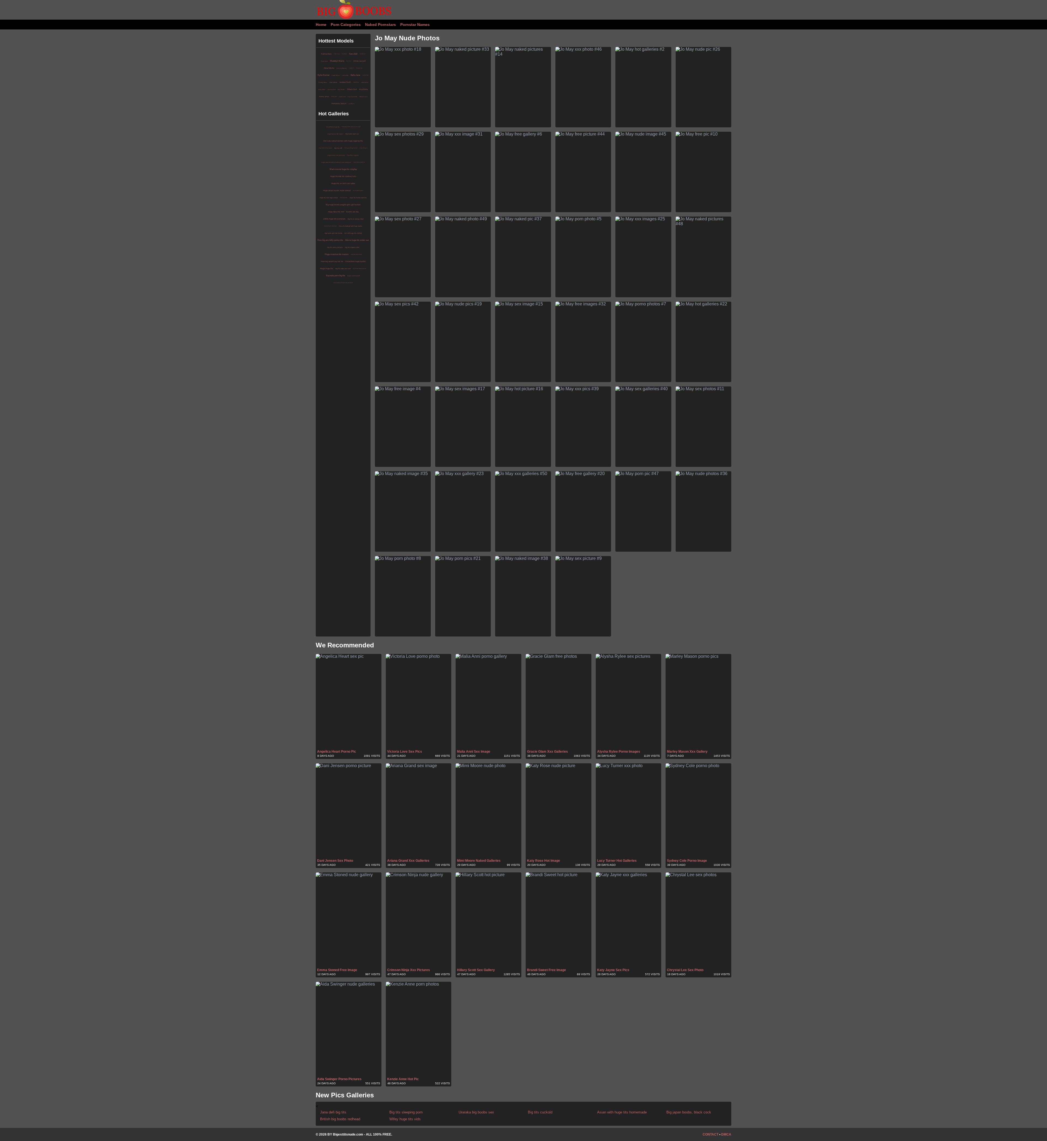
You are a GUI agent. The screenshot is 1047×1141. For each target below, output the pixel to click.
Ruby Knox (324, 61)
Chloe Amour (337, 54)
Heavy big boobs (343, 197)
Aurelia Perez (365, 75)
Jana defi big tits (333, 1112)
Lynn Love (342, 96)
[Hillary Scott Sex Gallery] (488, 919)
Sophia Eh (351, 68)
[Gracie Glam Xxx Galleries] (558, 701)
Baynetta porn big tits (335, 275)
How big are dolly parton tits (330, 240)
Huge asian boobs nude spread (337, 190)
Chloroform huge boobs (355, 261)
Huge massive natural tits (359, 162)
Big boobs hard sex (352, 134)
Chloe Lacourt (359, 61)
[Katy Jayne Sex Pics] (628, 919)
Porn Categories (346, 24)
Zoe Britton (333, 82)
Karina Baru (326, 54)
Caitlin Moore (336, 75)
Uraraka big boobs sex (476, 1112)
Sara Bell (353, 54)
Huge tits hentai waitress (358, 198)
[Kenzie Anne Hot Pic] (419, 1029)
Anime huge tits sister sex (357, 240)
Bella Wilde (321, 89)
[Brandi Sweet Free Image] (558, 919)
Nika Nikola (329, 68)
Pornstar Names (415, 24)
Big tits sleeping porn (406, 1112)
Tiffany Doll (352, 89)
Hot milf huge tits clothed (353, 233)
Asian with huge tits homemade (622, 1112)
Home (321, 24)
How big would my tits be (332, 261)
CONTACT (710, 1134)
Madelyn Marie (337, 61)
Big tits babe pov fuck (343, 268)
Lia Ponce (351, 103)
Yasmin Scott (331, 89)
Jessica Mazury (341, 68)
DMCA (726, 1134)
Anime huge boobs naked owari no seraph (351, 126)
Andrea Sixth (345, 82)
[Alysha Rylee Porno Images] (628, 701)
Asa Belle (363, 89)
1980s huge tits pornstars (334, 219)
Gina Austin (341, 89)
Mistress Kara (359, 68)
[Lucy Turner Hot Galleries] (628, 810)
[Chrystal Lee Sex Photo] (698, 919)
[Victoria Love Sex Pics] (419, 701)
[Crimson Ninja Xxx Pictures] (419, 919)
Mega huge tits (326, 268)
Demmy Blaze (322, 82)
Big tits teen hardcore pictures (359, 268)
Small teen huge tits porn (356, 254)
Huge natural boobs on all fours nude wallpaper (336, 162)
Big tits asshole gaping (358, 190)
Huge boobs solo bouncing (336, 155)
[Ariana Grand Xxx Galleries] (419, 810)
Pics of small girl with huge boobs (350, 226)
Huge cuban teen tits (353, 276)
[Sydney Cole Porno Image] (698, 810)
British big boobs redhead (340, 1119)
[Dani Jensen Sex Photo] (348, 810)
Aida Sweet (364, 82)
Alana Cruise (363, 96)
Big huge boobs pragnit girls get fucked (343, 205)
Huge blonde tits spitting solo (343, 176)
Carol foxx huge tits (353, 155)
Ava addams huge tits (332, 127)
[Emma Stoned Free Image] (348, 919)
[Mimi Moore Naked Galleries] (488, 810)
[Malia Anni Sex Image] (488, 701)
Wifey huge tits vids (405, 1119)
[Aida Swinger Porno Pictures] (348, 1029)
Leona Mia (345, 75)
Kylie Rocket (323, 75)
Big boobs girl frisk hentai (333, 233)
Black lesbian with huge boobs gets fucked (343, 282)
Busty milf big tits (364, 148)
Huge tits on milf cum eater (343, 183)
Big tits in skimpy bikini (355, 219)
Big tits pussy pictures (335, 247)
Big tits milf (338, 148)
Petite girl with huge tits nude (350, 148)
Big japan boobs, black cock (688, 1112)
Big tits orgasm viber (352, 247)
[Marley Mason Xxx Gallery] (698, 701)
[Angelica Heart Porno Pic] (348, 701)
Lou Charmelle (352, 96)
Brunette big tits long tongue (330, 226)
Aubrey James (324, 96)
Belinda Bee (362, 54)
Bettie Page (334, 96)
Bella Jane (355, 75)
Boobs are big (352, 212)
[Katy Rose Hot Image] (558, 810)
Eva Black (344, 54)
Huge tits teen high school (329, 198)
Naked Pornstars (380, 24)
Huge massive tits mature (335, 134)
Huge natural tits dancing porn (325, 148)
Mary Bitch (348, 61)
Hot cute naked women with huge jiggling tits (343, 141)
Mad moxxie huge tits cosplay (343, 169)
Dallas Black (356, 82)
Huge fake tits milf (336, 212)
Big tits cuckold (540, 1112)
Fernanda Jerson (339, 103)
